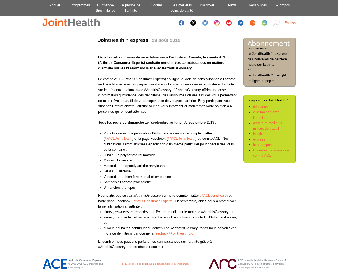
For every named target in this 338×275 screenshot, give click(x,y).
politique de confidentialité (157, 264)
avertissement (181, 264)
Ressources (258, 5)
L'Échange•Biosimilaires (105, 7)
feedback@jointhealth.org (173, 233)
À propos (283, 5)
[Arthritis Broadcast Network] (264, 26)
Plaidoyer (207, 5)
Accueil (55, 5)
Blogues (156, 5)
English (290, 23)
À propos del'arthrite (131, 7)
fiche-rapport (262, 145)
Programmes (80, 5)
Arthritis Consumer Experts (152, 201)
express (259, 139)
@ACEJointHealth (118, 139)
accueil (126, 264)
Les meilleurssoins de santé (182, 7)
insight (258, 134)
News (232, 5)
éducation (260, 107)
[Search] (276, 26)
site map (136, 264)
